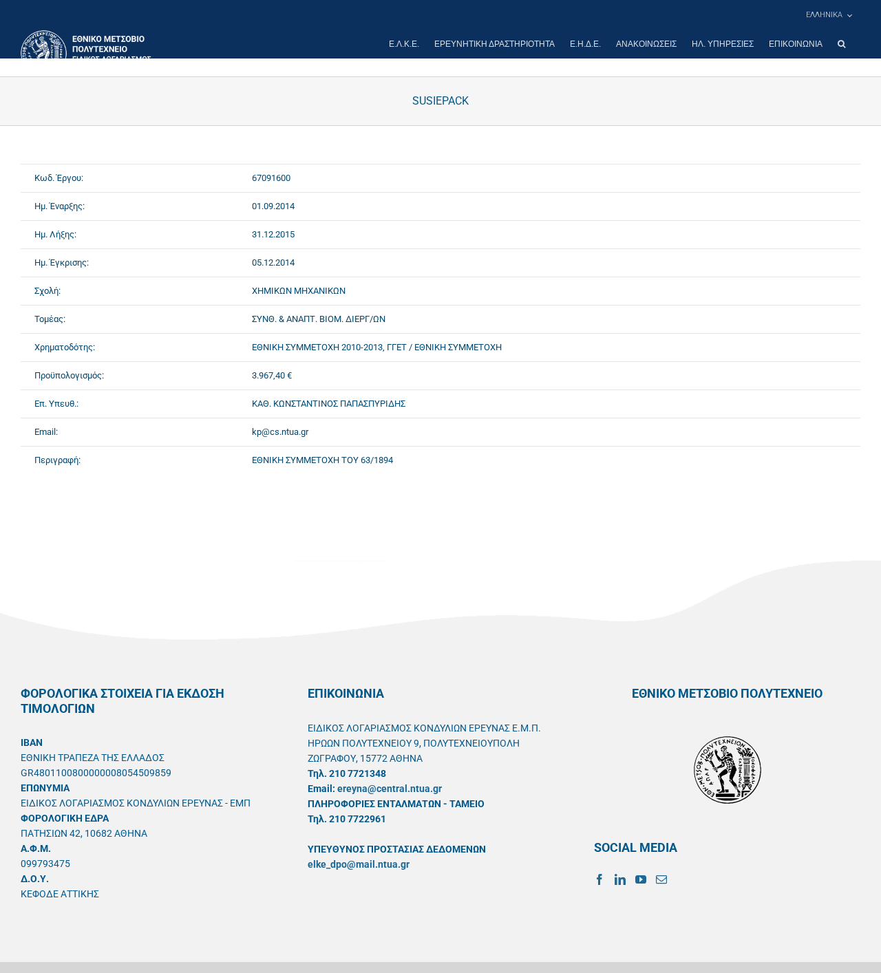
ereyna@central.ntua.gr (389, 788)
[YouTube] (640, 879)
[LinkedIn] (620, 879)
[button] (841, 44)
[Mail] (661, 879)
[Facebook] (599, 879)
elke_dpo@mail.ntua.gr (359, 864)
